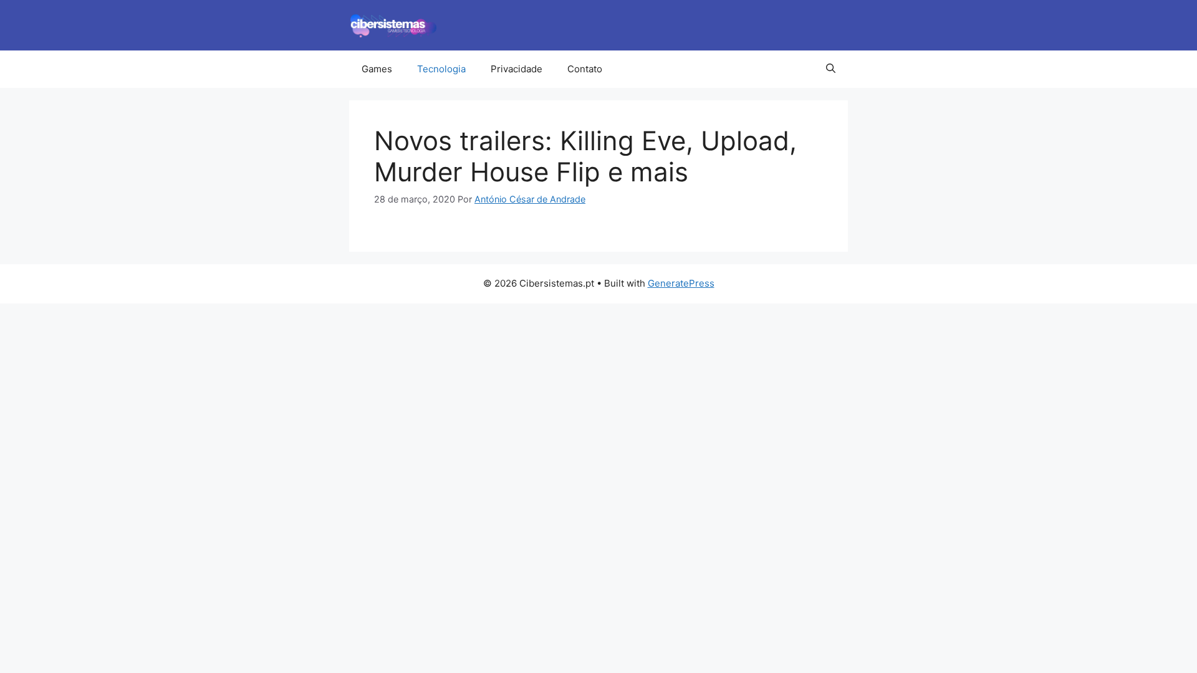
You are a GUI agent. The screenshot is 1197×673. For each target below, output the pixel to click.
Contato (584, 69)
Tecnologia (441, 69)
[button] (831, 69)
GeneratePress (681, 283)
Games (377, 69)
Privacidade (516, 69)
